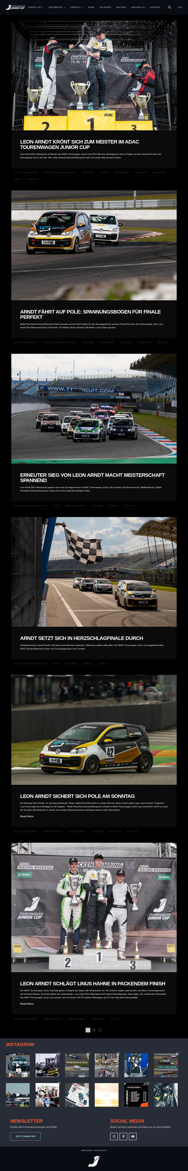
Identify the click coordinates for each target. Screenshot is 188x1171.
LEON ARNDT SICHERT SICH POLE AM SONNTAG (77, 796)
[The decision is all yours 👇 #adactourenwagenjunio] (77, 1065)
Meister (104, 172)
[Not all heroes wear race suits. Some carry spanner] (166, 1065)
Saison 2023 (141, 172)
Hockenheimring (77, 831)
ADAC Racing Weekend (25, 172)
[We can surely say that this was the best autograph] (107, 1095)
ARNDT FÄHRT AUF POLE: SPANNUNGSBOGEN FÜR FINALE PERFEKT (90, 314)
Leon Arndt (88, 172)
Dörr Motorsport (75, 506)
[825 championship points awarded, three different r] (107, 1065)
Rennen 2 (113, 506)
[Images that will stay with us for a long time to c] (166, 1095)
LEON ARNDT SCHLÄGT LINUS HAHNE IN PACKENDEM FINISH (92, 983)
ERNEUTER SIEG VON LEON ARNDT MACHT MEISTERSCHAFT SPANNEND (92, 477)
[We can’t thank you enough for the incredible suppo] (47, 1095)
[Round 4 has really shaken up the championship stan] (136, 1095)
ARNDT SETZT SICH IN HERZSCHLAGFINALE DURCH (81, 638)
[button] (169, 7)
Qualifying (126, 342)
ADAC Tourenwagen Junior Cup (59, 172)
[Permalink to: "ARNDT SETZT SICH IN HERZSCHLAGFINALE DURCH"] (94, 572)
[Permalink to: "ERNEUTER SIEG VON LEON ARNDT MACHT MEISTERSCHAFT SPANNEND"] (94, 409)
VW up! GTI (32, 179)
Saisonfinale (159, 172)
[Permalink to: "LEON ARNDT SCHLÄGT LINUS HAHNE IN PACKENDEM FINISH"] (94, 907)
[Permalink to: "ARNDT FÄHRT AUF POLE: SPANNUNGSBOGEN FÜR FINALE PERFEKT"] (94, 245)
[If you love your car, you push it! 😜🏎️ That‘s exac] (47, 1065)
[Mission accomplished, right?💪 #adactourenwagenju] (136, 1065)
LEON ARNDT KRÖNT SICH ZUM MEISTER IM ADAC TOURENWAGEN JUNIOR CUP (79, 144)
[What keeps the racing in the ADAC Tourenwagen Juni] (18, 1095)
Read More (27, 816)
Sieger (17, 179)
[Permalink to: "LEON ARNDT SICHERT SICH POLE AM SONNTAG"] (94, 730)
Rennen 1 (88, 664)
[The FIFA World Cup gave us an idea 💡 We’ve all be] (77, 1095)
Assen (56, 506)
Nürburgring (122, 172)
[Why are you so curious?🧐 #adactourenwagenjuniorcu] (18, 1065)
